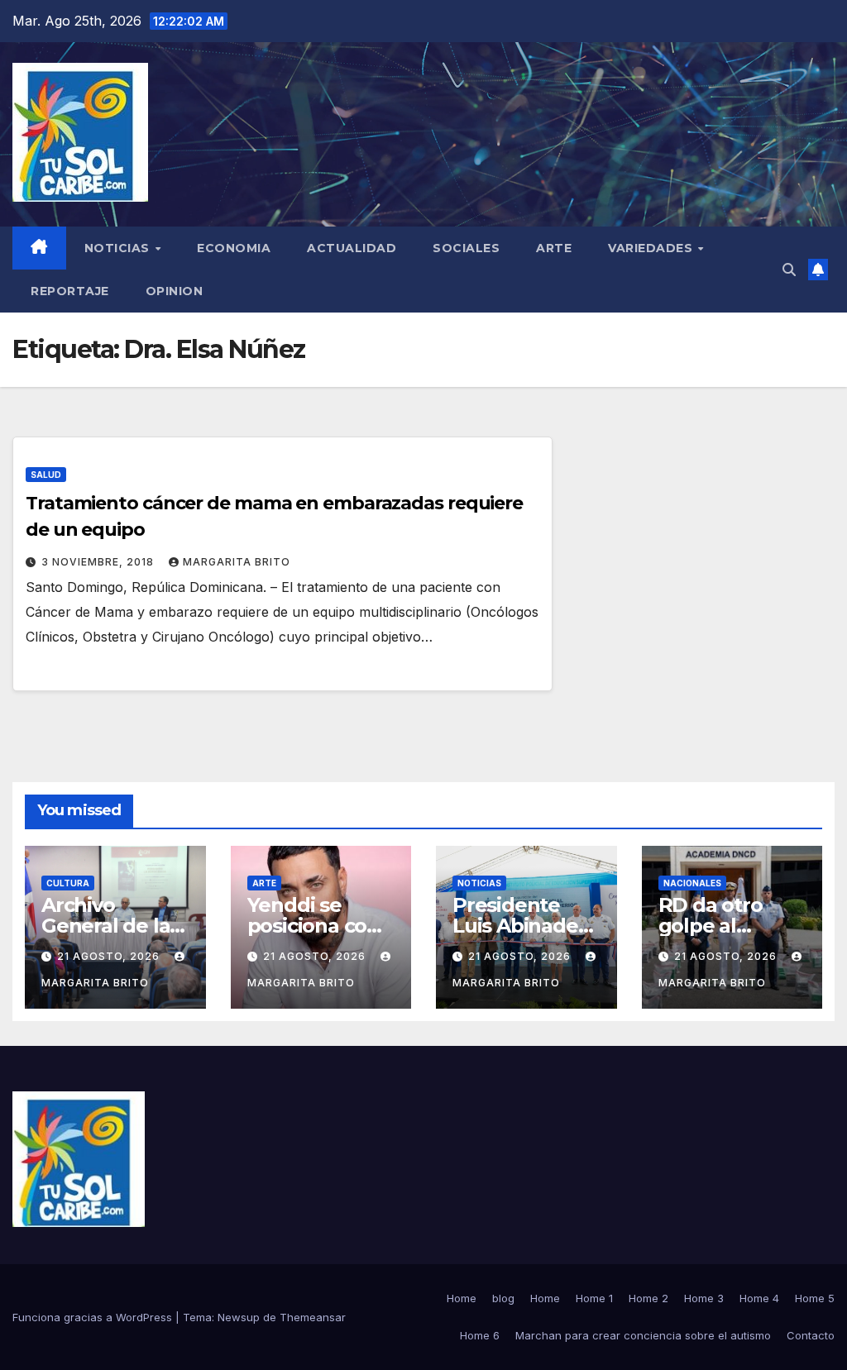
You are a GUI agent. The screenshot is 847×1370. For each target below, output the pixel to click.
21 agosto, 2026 (110, 956)
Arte (554, 248)
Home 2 (648, 1298)
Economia (233, 248)
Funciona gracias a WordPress (93, 1317)
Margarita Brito (236, 562)
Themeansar (313, 1317)
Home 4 (759, 1298)
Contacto (811, 1335)
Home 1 (594, 1298)
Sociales (466, 248)
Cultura (67, 883)
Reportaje (70, 291)
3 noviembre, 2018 (99, 562)
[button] (789, 269)
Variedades (652, 248)
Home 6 (480, 1335)
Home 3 (704, 1298)
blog (503, 1298)
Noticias (119, 248)
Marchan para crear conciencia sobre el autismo (643, 1335)
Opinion (174, 291)
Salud (46, 475)
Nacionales (692, 883)
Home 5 (815, 1298)
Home (461, 1298)
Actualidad (351, 248)
